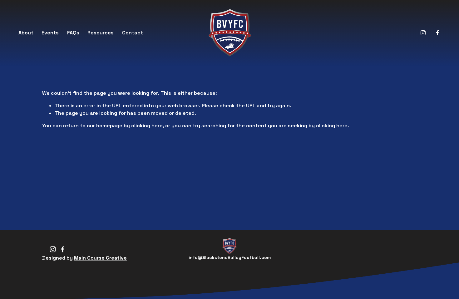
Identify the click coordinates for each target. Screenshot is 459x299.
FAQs (73, 32)
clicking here (147, 125)
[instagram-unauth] (423, 33)
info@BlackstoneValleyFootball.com (230, 257)
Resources (100, 32)
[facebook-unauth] (437, 33)
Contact (132, 32)
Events (50, 32)
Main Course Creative (100, 258)
